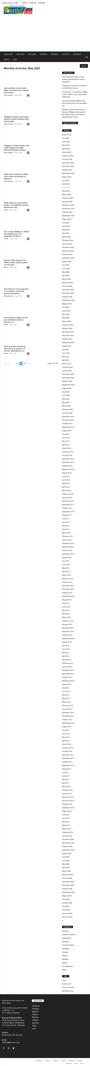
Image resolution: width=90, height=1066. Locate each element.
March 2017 (66, 533)
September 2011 (68, 765)
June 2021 (66, 353)
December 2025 (68, 163)
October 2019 (67, 423)
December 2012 (68, 712)
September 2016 (68, 554)
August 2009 (66, 853)
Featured (65, 941)
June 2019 (66, 437)
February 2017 (67, 536)
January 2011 (67, 793)
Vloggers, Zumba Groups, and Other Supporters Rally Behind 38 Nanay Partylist (16, 147)
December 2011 (68, 755)
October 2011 (67, 762)
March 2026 (66, 152)
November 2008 (68, 885)
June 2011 (66, 776)
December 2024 (68, 205)
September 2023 (68, 258)
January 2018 (67, 497)
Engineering (66, 938)
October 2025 (67, 170)
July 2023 (65, 265)
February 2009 (67, 874)
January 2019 (67, 455)
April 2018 (66, 487)
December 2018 (68, 459)
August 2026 (66, 134)
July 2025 (65, 180)
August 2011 (66, 769)
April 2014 (66, 656)
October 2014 (67, 635)
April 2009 (66, 867)
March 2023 (66, 279)
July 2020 (65, 392)
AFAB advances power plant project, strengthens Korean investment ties (16, 205)
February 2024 (67, 240)
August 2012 (66, 726)
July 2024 (65, 222)
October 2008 (67, 888)
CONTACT (25, 3)
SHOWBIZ (54, 54)
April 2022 (66, 318)
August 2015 (66, 599)
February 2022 (67, 325)
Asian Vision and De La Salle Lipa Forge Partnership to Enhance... (16, 176)
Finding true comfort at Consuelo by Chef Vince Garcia (74, 86)
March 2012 (66, 744)
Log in (64, 980)
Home (5, 64)
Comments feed (68, 987)
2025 (10, 64)
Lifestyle (65, 952)
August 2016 (66, 557)
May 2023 (65, 272)
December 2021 (68, 332)
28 (17, 363)
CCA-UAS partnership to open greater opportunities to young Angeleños (73, 79)
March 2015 (66, 617)
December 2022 (68, 289)
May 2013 (65, 695)
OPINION (43, 54)
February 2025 (67, 198)
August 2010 (66, 811)
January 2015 (67, 624)
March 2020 (66, 406)
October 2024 (67, 212)
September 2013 (68, 681)
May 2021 (65, 356)
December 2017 (68, 501)
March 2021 (66, 363)
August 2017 (66, 515)
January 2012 (67, 751)
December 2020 (68, 374)
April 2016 (66, 571)
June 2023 (66, 268)
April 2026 (66, 148)
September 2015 (68, 596)
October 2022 (67, 296)
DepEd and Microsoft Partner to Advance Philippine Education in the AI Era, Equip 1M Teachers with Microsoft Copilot (74, 113)
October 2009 (67, 846)
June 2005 (66, 910)
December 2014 (68, 628)
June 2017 (66, 522)
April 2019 (66, 444)
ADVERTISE (33, 3)
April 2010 (66, 825)
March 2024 (66, 237)
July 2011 (65, 772)
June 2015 (66, 607)
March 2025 (66, 194)
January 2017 (67, 540)
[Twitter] (14, 1048)
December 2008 (68, 881)
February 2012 (67, 747)
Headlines (65, 948)
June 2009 (66, 860)
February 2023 (67, 282)
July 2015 (65, 603)
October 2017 (67, 508)
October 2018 (67, 466)
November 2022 (68, 293)
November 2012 (68, 716)
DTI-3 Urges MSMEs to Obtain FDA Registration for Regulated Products (16, 233)
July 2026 (65, 138)
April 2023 (66, 275)
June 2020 (66, 395)
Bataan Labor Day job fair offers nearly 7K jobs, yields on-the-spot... (15, 262)
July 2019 (65, 434)
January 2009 (67, 878)
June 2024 (66, 226)
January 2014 (67, 666)
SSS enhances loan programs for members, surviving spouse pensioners (16, 291)
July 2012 (65, 730)
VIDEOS (7, 59)
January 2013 (67, 709)
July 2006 (65, 899)
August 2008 (66, 896)
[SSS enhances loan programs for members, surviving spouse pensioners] (16, 280)
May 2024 (65, 229)
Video (64, 970)
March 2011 (66, 786)
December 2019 (68, 416)
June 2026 (66, 141)
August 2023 (66, 261)
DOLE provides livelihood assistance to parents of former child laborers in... (14, 348)
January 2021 (67, 370)
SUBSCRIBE (41, 3)
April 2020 (66, 402)
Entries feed (66, 984)
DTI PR (6, 239)
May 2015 (65, 610)
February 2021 (67, 367)
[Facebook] (4, 1048)
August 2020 (66, 388)
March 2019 (66, 448)
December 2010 (68, 797)
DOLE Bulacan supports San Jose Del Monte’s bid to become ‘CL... (15, 319)
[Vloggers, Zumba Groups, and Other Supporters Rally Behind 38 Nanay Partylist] (16, 136)
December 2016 (68, 543)
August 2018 (66, 473)
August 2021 (66, 346)
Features (35, 1009)
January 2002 (67, 917)
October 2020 (67, 381)
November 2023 (68, 251)
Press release (8, 95)
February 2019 (67, 451)
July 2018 (65, 476)
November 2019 (68, 420)
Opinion (65, 955)
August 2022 (66, 303)
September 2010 (68, 807)
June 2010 (66, 818)
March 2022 (66, 321)
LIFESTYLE (66, 54)
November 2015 (68, 589)
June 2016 (66, 564)
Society (65, 962)
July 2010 (65, 814)
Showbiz (65, 959)
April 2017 (66, 529)
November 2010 (68, 800)
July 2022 (65, 307)
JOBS (15, 59)
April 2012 (66, 740)
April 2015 (66, 614)
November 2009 (68, 843)
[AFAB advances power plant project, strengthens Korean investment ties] (16, 194)
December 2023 (68, 247)
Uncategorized (67, 966)
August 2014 (66, 642)
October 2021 (67, 339)
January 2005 (67, 913)
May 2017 (65, 525)
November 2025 (68, 166)
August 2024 (66, 219)
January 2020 (67, 413)
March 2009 (66, 871)
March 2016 (66, 575)
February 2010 (67, 832)
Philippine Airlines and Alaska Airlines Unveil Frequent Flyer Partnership (16, 119)
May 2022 (65, 314)
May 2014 (65, 652)
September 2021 (68, 342)
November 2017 (68, 504)
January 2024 (67, 244)
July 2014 (65, 645)
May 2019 (65, 441)
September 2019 (68, 427)
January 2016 (67, 582)
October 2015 (67, 592)
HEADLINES (8, 54)
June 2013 (66, 691)
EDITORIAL (32, 54)
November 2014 (68, 631)
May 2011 (65, 779)
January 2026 (67, 159)
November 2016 (68, 547)
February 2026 (67, 155)
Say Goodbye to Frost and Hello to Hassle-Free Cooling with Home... (16, 90)
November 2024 (68, 208)
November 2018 (68, 462)
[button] (86, 56)
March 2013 (66, 702)
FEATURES (20, 54)
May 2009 (65, 864)
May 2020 (65, 399)
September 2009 (68, 850)
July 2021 (65, 349)
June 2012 (66, 733)
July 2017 (65, 518)
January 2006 (67, 903)
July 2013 (65, 688)
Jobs (34, 1028)
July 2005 (65, 906)
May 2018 (65, 483)
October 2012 (67, 719)
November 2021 (68, 335)
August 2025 (66, 177)
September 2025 (68, 173)
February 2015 (67, 621)
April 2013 (66, 698)
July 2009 (65, 857)
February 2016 (67, 578)
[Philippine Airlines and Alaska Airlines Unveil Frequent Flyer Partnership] (16, 108)
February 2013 (67, 705)
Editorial (35, 1011)
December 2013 (68, 670)
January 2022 (67, 328)
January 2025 (67, 201)
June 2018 (66, 480)
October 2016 (67, 550)
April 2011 (66, 783)
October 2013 (67, 677)
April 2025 (66, 191)
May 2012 (65, 737)
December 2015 (68, 585)
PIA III (6, 210)
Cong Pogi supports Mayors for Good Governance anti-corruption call (74, 103)
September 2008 (68, 892)
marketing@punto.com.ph (10, 1042)
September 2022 (68, 300)
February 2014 (67, 663)
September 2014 (68, 638)
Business (65, 931)
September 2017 (68, 511)
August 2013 (66, 684)
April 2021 (66, 360)
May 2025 (65, 187)
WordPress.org (67, 991)
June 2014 (66, 649)
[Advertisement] (45, 33)
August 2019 (66, 430)
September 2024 (68, 215)
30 (25, 363)
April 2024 (66, 233)
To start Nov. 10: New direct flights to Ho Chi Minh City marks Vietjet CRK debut (74, 94)
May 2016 (65, 568)
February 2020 (67, 409)
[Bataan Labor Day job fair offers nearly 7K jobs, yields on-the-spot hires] (16, 251)
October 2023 (67, 254)
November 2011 (68, 758)
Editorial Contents (68, 934)
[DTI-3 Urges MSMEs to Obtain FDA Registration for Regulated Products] (16, 222)
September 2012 (68, 723)
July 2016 (65, 561)
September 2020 (68, 385)
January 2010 (67, 836)
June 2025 (66, 184)
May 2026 (65, 145)
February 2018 (67, 494)
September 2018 (68, 469)
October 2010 (67, 804)
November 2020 (68, 377)
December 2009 (68, 839)
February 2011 (67, 790)
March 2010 (66, 829)
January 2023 (67, 286)
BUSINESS (77, 54)
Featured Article (68, 945)
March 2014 (66, 659)
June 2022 (66, 311)
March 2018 (66, 490)
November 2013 (68, 673)
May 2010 (65, 821)
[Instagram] (9, 1048)
